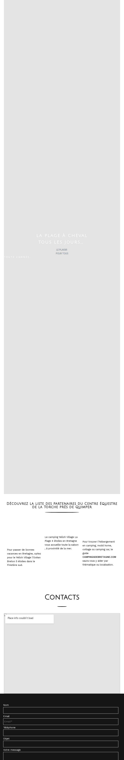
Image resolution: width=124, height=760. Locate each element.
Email (6, 716)
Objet (6, 738)
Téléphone (9, 727)
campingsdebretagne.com (99, 557)
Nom (6, 705)
